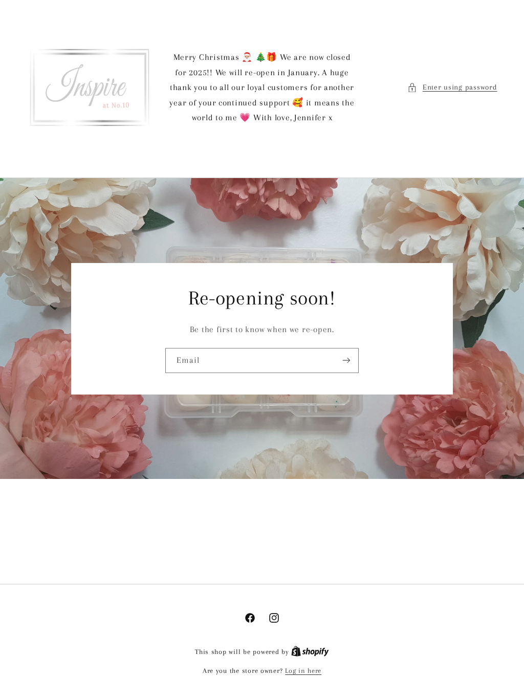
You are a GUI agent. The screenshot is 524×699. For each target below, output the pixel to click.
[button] (452, 87)
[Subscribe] (346, 360)
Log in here (303, 670)
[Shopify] (310, 652)
